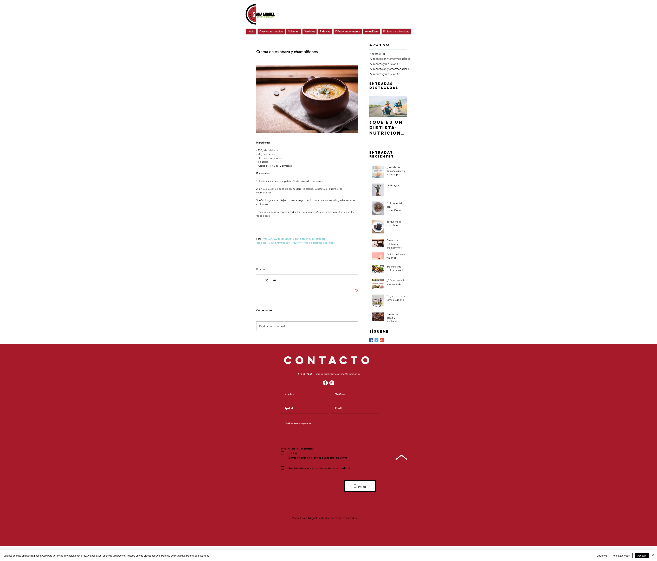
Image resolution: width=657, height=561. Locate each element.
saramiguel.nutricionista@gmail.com (338, 373)
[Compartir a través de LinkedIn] (274, 280)
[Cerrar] (653, 555)
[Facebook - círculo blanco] (325, 382)
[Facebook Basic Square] (371, 340)
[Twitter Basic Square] (376, 340)
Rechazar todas (621, 555)
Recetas (260, 269)
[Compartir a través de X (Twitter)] (266, 280)
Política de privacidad (197, 555)
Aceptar (641, 555)
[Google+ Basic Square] (382, 340)
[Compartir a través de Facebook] (258, 280)
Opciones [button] (602, 555)
